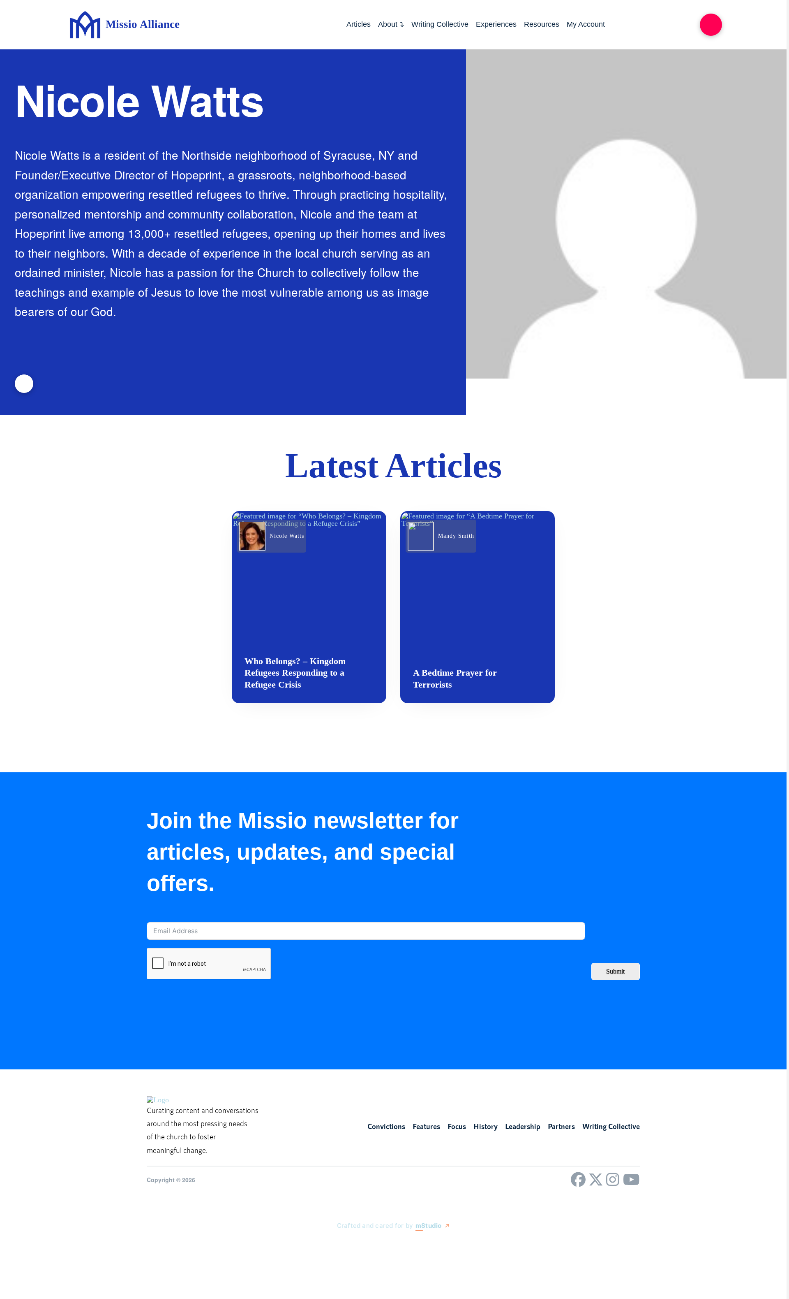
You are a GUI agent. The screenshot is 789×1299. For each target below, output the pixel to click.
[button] (711, 25)
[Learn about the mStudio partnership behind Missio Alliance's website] (329, 1245)
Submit (615, 971)
